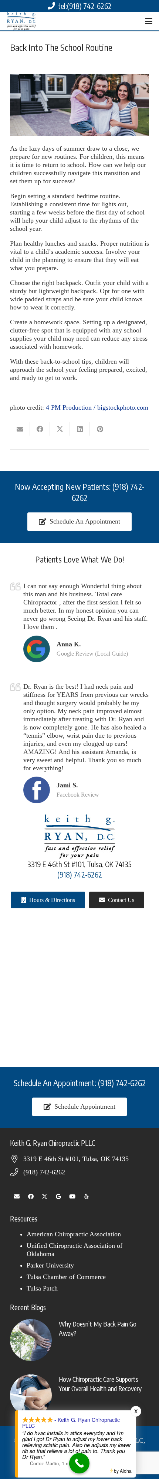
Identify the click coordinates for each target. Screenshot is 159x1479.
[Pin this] (100, 429)
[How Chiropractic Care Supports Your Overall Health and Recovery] (79, 1395)
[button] (149, 21)
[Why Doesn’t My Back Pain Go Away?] (79, 1340)
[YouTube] (72, 1197)
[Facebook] (31, 1197)
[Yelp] (87, 1197)
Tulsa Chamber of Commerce (66, 1276)
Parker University (50, 1265)
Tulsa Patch (42, 1288)
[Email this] (20, 429)
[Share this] (40, 429)
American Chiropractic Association (74, 1234)
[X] (45, 1197)
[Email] (17, 1197)
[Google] (59, 1197)
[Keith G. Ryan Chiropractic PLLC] (21, 21)
